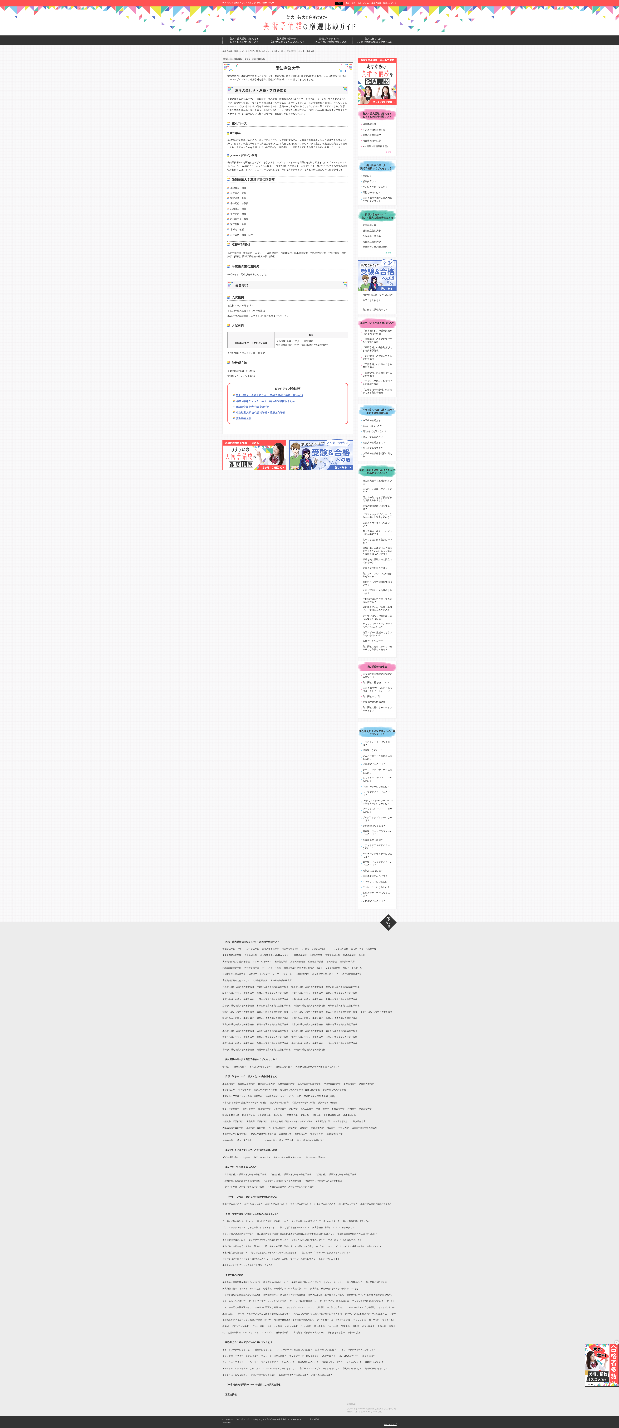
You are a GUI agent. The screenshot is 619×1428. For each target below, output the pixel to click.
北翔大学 (316, 1115)
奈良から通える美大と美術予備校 (341, 993)
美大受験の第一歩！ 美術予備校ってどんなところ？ (288, 40)
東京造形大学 (228, 1090)
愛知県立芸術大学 (372, 230)
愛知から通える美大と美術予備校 (272, 1018)
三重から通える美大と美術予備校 (307, 993)
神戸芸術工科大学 (276, 1128)
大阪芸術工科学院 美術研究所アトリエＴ (303, 968)
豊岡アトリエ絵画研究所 (234, 974)
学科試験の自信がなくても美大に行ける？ (377, 600)
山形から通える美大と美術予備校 (376, 1012)
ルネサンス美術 (274, 1326)
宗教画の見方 (354, 1332)
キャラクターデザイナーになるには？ (377, 779)
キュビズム (267, 1332)
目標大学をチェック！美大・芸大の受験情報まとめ (265, 401)
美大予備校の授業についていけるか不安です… (377, 532)
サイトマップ (390, 1424)
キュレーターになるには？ (376, 786)
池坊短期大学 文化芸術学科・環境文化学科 (260, 412)
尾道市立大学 (365, 1109)
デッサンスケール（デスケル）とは (333, 1320)
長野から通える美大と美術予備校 (238, 1043)
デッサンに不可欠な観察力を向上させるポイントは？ (280, 1307)
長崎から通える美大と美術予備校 (307, 1043)
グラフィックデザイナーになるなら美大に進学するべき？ (377, 516)
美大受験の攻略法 (377, 666)
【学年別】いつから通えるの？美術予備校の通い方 (377, 411)
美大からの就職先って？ (375, 309)
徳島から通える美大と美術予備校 (307, 1031)
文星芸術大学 (291, 1115)
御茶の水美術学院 (372, 135)
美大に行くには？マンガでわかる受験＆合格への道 (251, 1150)
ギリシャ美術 (359, 1320)
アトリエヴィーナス (262, 961)
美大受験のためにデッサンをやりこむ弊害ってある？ (377, 648)
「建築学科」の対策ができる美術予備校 (377, 374)
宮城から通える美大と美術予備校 (238, 1012)
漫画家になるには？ (373, 750)
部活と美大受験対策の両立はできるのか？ (377, 561)
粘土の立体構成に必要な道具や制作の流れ (294, 1320)
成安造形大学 (301, 1134)
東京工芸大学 (307, 1109)
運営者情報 (231, 1394)
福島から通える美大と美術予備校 (341, 1018)
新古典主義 (319, 1326)
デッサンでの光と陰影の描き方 (334, 1301)
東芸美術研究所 (297, 961)
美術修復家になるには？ (375, 876)
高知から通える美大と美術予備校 (272, 1037)
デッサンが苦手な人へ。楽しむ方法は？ (327, 1307)
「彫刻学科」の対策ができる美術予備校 (377, 357)
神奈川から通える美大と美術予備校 (342, 987)
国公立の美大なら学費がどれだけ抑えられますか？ (377, 499)
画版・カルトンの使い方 (234, 1301)
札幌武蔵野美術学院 (231, 968)
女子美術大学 (244, 1090)
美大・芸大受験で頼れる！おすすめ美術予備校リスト (252, 941)
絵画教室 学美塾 (315, 961)
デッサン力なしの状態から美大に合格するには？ (377, 617)
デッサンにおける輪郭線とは (303, 1301)
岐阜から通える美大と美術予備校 (307, 987)
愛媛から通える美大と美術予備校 (238, 1037)
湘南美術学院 (369, 124)
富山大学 (293, 1109)
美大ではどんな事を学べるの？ (377, 323)
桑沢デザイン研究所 (327, 1102)
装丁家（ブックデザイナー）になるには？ (377, 863)
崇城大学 (278, 1115)
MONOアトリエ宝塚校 (259, 974)
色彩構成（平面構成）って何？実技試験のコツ (285, 1288)
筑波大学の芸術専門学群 (265, 1090)
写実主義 (345, 1326)
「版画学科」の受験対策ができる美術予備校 (377, 349)
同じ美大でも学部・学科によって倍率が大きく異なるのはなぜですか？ (298, 1246)
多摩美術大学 (350, 1084)
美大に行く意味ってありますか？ (377, 490)
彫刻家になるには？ (373, 870)
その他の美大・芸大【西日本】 (279, 1140)
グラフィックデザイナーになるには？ (377, 771)
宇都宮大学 (343, 1128)
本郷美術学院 (316, 955)
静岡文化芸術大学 (230, 1115)
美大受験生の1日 (371, 696)
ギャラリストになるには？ (376, 881)
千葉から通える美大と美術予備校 (272, 987)
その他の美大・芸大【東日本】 (237, 1140)
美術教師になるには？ (374, 826)
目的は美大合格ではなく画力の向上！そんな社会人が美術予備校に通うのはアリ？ (377, 551)
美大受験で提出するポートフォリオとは (377, 709)
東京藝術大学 (369, 225)
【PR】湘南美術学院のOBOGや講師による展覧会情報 (252, 1384)
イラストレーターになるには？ (376, 743)
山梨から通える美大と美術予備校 (341, 1037)
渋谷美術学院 (349, 955)
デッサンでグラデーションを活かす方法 (267, 1301)
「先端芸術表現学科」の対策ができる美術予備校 (377, 391)
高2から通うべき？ (372, 426)
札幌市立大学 (338, 1109)
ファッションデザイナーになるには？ (377, 810)
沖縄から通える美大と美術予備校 (309, 1049)
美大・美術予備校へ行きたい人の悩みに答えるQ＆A (251, 1214)
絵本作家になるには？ (374, 764)
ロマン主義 (333, 1326)
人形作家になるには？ (374, 901)
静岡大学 (352, 1109)
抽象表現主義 (282, 1332)
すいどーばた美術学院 (374, 129)
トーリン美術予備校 (338, 949)
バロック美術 (291, 1326)
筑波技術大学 (317, 1128)
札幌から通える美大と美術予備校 (341, 999)
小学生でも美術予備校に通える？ (377, 455)
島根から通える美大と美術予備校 (341, 1024)
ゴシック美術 (258, 1326)
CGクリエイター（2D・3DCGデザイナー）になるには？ (378, 802)
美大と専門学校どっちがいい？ (376, 524)
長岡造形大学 (248, 1109)
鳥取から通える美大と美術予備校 (343, 1005)
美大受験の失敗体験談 (374, 702)
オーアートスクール (282, 974)
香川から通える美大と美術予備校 (341, 1031)
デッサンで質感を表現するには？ (367, 1301)
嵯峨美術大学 (349, 1115)
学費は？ (367, 176)
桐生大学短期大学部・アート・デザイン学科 (291, 1121)
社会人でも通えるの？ (374, 442)
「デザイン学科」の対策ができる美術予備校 (377, 382)
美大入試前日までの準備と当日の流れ (326, 1295)
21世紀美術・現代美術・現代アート (308, 1332)
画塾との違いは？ (372, 192)
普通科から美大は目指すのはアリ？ (377, 583)
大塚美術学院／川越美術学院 (236, 961)
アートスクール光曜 (271, 968)
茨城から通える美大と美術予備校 (272, 993)
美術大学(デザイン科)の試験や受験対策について (369, 1295)
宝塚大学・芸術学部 (255, 1128)
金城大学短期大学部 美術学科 (253, 406)
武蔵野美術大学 (366, 1084)
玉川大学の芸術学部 (279, 1102)
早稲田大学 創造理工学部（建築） (320, 1096)
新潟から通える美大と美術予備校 (307, 1018)
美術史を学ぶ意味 (336, 1332)
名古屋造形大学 (340, 1121)
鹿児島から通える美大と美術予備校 (273, 1049)
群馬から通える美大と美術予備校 (307, 999)
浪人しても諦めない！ (374, 437)
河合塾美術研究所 (372, 140)
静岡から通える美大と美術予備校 (238, 1018)
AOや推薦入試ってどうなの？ (378, 295)
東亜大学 (305, 1115)
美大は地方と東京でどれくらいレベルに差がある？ (275, 1252)
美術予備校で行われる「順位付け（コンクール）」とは (377, 689)
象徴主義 (382, 1326)
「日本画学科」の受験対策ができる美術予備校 (377, 332)
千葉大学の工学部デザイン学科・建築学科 (242, 1096)
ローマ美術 (374, 1320)
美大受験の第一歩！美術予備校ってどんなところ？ (251, 1059)
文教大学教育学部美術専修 (263, 1134)
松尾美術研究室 (302, 974)
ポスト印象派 (368, 1326)
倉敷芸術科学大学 (332, 1115)
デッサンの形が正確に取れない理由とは (241, 1295)
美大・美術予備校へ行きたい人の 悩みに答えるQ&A (377, 472)
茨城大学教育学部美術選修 (364, 1128)
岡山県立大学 (248, 1115)
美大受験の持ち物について (376, 682)
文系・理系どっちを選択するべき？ (377, 591)
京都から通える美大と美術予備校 (238, 1005)
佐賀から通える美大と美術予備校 (272, 1043)
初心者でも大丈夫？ (373, 448)
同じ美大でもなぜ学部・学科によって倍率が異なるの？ (377, 608)
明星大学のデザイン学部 (303, 1102)
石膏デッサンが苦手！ (374, 641)
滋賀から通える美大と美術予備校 (238, 999)
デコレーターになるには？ (376, 887)
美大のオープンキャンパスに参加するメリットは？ (326, 1252)
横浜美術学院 (300, 955)
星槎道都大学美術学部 (256, 1121)
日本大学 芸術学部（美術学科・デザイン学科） (244, 1102)
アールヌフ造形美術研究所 (349, 974)
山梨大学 (304, 1128)
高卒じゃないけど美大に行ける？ (377, 541)
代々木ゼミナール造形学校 (363, 949)
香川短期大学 (316, 1134)
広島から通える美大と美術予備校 (238, 1031)
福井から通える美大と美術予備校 (307, 1037)
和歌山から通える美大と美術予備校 (273, 1005)
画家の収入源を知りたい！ (235, 1252)
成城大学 (292, 1128)
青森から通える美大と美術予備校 (272, 1012)
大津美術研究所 (260, 980)
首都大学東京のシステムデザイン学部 (283, 1096)
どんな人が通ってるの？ (375, 187)
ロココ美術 (306, 1326)
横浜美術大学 (243, 418)
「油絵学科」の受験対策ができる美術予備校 (377, 340)
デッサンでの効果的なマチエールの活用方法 (366, 1313)
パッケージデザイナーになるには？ (377, 855)
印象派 (356, 1326)
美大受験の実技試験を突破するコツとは (377, 675)
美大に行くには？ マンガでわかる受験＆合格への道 (374, 40)
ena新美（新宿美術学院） (376, 146)
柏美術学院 (331, 961)
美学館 (362, 955)
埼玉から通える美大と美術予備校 (238, 993)
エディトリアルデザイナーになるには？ (377, 847)
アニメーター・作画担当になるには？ (377, 757)
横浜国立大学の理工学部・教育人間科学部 (300, 1090)
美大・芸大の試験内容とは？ (310, 1140)
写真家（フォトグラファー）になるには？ (377, 832)
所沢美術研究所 (347, 961)
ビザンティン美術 (240, 1326)
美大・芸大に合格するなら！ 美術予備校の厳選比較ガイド (371, 3)
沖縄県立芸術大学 (332, 1084)
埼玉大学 (331, 1128)
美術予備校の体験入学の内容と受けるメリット (377, 199)
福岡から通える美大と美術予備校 (272, 1024)
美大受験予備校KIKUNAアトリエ (275, 955)
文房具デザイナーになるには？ (376, 894)
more (388, 152)
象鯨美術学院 (281, 961)
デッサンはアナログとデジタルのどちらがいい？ (377, 625)
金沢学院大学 (280, 1109)
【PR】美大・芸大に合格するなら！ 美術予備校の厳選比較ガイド (263, 1419)
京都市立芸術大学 (372, 241)
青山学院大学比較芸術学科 (235, 1134)
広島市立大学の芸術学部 (375, 247)
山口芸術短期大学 (334, 1134)
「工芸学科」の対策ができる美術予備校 (377, 366)
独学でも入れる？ (372, 300)
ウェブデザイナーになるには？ (376, 793)
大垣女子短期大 (358, 1121)
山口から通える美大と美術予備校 (272, 1031)
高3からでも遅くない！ (375, 431)
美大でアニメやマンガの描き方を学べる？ (377, 575)
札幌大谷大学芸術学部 (232, 1121)
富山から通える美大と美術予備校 (238, 1024)
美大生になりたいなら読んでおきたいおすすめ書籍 (318, 1313)
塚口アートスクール (352, 968)
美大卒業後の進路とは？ (375, 568)
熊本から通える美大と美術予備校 (307, 1024)
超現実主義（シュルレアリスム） (243, 1332)
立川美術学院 (250, 955)
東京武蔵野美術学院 (231, 955)
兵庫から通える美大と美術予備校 (238, 987)
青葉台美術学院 (332, 955)
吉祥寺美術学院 (251, 968)
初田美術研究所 (332, 968)
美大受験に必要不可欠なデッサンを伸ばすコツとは (334, 1288)
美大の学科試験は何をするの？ (376, 507)
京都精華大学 (285, 1134)
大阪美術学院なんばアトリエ (236, 980)
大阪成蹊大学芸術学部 (232, 1128)
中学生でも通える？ (373, 420)
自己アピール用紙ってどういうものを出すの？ (377, 634)
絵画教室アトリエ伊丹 (322, 974)
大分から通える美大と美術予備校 (341, 1043)
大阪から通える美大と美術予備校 (272, 999)
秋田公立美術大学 (230, 1109)
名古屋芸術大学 (322, 1121)
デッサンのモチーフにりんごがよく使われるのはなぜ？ (264, 1313)
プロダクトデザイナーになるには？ (377, 819)
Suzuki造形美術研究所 (281, 980)
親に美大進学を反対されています (377, 482)
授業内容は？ (369, 181)
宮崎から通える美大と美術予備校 (238, 1049)
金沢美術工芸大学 (372, 236)
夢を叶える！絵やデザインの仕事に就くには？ (377, 733)
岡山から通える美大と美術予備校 (309, 1005)
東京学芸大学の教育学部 (334, 1090)
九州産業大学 (264, 1115)
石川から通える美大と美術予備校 (307, 1012)
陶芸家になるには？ (373, 840)
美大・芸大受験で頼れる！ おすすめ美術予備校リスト (244, 40)
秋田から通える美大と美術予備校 (341, 1012)
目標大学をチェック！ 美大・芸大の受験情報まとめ (331, 40)
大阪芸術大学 (322, 1109)
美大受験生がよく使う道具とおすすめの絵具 (284, 1295)
